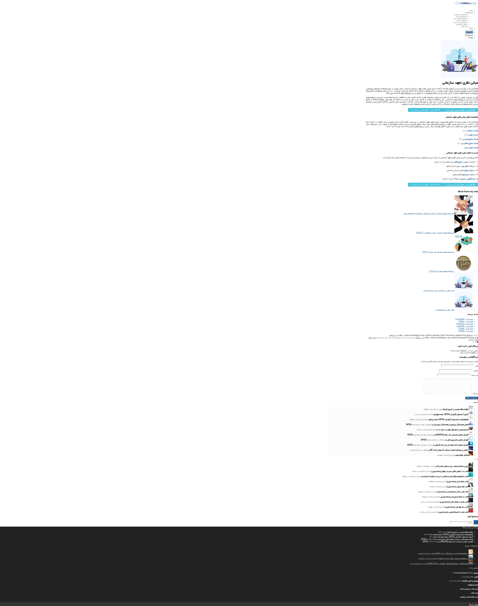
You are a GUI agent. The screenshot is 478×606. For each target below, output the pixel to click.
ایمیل (475, 371)
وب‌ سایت (474, 375)
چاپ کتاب (474, 593)
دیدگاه (475, 394)
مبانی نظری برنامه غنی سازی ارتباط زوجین (438, 291)
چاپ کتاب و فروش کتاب (469, 589)
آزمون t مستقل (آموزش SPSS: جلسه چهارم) (455, 537)
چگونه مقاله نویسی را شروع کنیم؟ (460, 532)
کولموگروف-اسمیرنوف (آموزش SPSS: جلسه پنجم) (453, 535)
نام (476, 366)
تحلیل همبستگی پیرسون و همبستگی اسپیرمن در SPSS (447, 539)
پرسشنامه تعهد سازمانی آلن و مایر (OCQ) (438, 252)
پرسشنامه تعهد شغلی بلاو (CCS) (441, 271)
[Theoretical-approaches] (459, 77)
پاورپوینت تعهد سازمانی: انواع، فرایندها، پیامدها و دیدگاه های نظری (428, 214)
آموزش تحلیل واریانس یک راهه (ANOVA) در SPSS (448, 542)
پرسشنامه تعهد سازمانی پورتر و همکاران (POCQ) (435, 233)
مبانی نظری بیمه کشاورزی (444, 310)
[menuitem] (401, 11)
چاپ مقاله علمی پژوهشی (469, 597)
